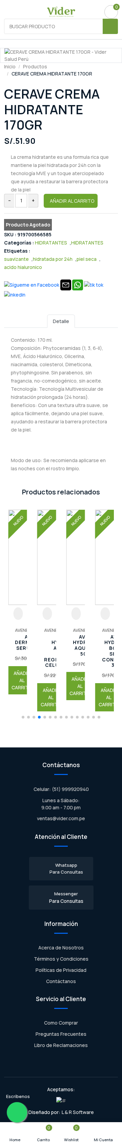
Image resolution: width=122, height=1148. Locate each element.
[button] (23, 717)
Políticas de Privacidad (61, 970)
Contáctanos (61, 981)
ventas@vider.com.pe (61, 818)
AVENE (21, 630)
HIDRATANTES (51, 242)
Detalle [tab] (61, 321)
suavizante (16, 259)
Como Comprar (61, 1022)
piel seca (87, 259)
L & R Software (78, 1112)
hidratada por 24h (53, 259)
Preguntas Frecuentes (61, 1034)
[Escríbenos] (17, 1112)
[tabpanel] (61, 404)
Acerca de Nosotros (61, 947)
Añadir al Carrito (72, 201)
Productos (35, 66)
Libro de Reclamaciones (61, 1045)
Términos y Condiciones (61, 959)
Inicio (10, 66)
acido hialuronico (23, 267)
